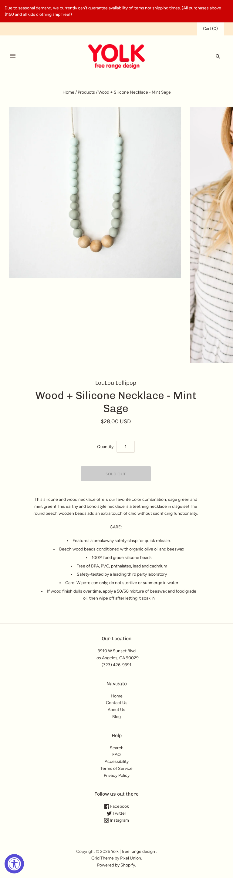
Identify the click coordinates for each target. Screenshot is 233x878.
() (210, 28)
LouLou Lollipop (115, 382)
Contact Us (116, 702)
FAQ (116, 754)
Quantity (105, 446)
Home (68, 92)
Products (86, 92)
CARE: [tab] (116, 527)
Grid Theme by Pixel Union (116, 858)
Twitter (119, 813)
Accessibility (117, 761)
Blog (116, 716)
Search (116, 747)
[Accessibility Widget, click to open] (14, 863)
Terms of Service (116, 768)
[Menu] (12, 56)
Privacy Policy (117, 775)
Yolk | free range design (133, 851)
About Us (116, 709)
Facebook (119, 806)
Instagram (119, 820)
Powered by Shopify (116, 865)
